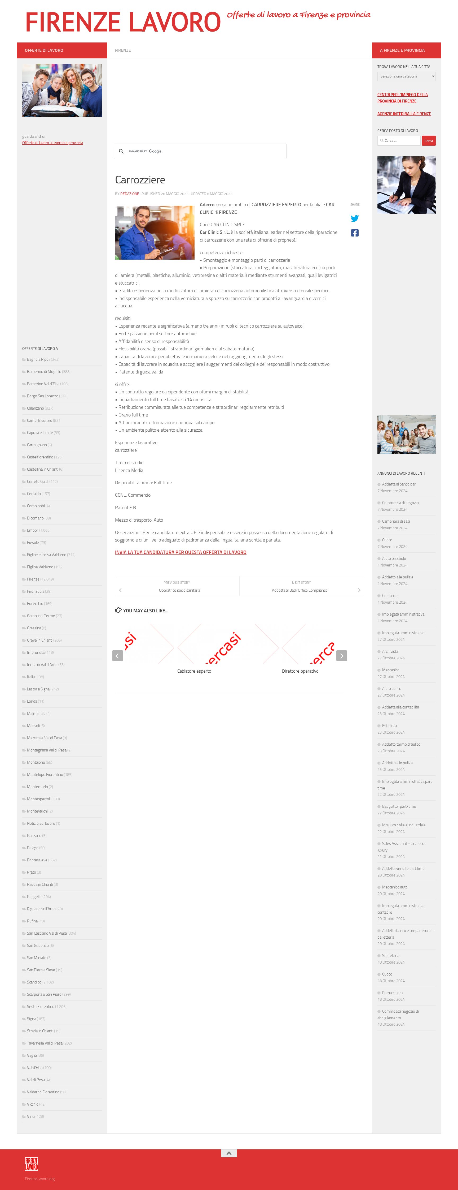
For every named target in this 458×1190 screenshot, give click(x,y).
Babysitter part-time (399, 806)
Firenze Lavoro (123, 21)
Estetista (389, 725)
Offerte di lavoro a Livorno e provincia (52, 142)
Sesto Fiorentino (40, 1006)
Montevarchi (37, 811)
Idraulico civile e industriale (404, 825)
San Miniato (36, 957)
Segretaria (390, 955)
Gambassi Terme (41, 615)
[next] (341, 655)
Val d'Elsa (34, 1067)
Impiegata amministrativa (403, 614)
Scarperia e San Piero (44, 994)
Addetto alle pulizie (397, 577)
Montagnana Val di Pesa (47, 750)
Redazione (129, 194)
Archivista (390, 651)
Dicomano (35, 518)
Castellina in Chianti (42, 469)
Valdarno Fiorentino (43, 1092)
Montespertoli (39, 799)
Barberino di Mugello (44, 371)
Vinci (31, 1116)
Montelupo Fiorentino (45, 774)
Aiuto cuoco (391, 688)
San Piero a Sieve (41, 970)
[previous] (117, 655)
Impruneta (36, 652)
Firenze (123, 50)
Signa (31, 1018)
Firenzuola (35, 591)
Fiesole (33, 542)
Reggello (34, 896)
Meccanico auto (395, 887)
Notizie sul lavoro (41, 823)
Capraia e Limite (40, 432)
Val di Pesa (36, 1079)
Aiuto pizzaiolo (394, 558)
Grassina (34, 628)
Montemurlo (37, 786)
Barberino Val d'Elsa (43, 383)
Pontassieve (37, 860)
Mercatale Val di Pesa (44, 738)
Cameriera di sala (396, 521)
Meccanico (390, 670)
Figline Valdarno (40, 567)
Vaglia (32, 1055)
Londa (32, 701)
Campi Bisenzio (39, 420)
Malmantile (36, 713)
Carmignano (37, 445)
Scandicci (34, 982)
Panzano (34, 835)
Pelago (32, 847)
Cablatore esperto (194, 671)
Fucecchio (35, 603)
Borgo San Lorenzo (42, 396)
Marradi (33, 725)
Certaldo (34, 493)
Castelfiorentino (40, 457)
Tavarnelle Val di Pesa (45, 1043)
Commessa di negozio (400, 502)
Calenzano (35, 408)
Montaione (36, 762)
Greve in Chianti (39, 640)
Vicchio (32, 1104)
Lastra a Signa (38, 689)
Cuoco (387, 540)
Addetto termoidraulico (401, 744)
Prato (31, 872)
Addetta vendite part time (403, 868)
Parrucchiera (392, 992)
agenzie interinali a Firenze (404, 113)
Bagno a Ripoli (38, 359)
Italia (31, 677)
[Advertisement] (239, 95)
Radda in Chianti (40, 884)
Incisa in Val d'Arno (42, 664)
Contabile (390, 595)
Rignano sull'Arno (41, 909)
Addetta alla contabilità (400, 707)
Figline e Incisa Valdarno (46, 554)
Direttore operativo (300, 671)
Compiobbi (36, 506)
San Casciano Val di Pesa (47, 933)
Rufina (32, 921)
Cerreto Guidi (38, 481)
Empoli (32, 530)
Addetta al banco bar (399, 484)
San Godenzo (38, 945)
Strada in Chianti (40, 1031)
